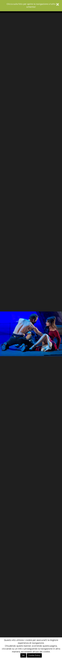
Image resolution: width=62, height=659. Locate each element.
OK (23, 655)
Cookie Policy (34, 655)
